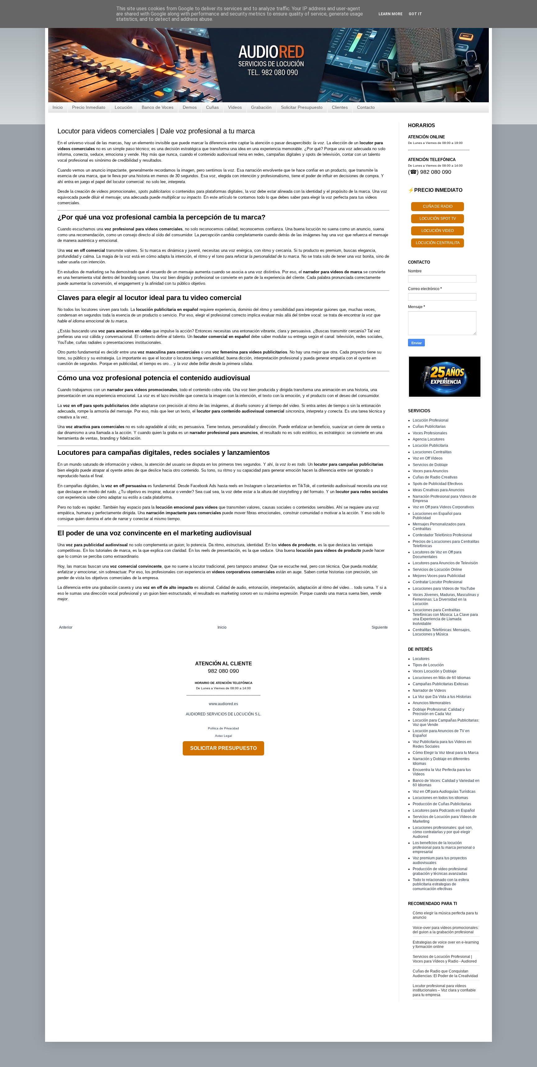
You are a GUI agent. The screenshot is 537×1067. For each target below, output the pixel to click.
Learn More (390, 14)
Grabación (261, 107)
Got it (415, 14)
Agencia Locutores (428, 439)
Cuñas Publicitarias (429, 426)
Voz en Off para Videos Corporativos (443, 507)
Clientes (340, 107)
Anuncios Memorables (432, 703)
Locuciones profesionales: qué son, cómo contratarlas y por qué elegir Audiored (443, 832)
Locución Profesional (430, 420)
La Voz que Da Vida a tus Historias (442, 697)
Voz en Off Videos (428, 458)
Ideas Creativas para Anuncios (438, 490)
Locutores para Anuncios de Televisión (445, 563)
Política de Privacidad (223, 728)
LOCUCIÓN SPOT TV (438, 218)
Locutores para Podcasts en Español (444, 810)
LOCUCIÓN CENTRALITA (438, 243)
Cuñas (212, 107)
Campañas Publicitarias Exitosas (440, 684)
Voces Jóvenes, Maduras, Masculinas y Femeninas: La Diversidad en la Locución (446, 599)
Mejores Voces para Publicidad (439, 576)
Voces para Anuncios (430, 471)
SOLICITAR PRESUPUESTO (223, 748)
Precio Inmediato (88, 107)
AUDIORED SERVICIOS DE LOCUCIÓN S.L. (223, 714)
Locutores (421, 659)
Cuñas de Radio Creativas (435, 477)
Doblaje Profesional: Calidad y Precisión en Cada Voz (438, 711)
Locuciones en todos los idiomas (440, 798)
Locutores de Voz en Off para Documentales (437, 554)
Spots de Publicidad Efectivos (438, 484)
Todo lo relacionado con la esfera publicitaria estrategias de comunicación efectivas (441, 884)
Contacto (366, 107)
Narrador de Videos (429, 690)
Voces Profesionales (430, 433)
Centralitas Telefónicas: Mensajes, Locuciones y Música (441, 632)
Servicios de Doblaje (430, 465)
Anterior (65, 627)
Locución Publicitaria (430, 445)
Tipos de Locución (428, 665)
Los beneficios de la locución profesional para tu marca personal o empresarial (444, 847)
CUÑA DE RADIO (437, 206)
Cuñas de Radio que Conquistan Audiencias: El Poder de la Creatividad (445, 973)
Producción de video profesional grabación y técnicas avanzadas (440, 871)
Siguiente (380, 627)
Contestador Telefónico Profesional (442, 535)
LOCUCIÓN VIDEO (437, 231)
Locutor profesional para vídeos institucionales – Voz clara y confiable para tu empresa (444, 990)
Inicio (58, 107)
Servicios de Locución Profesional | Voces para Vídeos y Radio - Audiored (445, 958)
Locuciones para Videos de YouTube (444, 588)
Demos (190, 107)
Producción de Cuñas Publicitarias (442, 804)
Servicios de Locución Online (437, 569)
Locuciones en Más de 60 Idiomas (441, 678)
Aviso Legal (223, 735)
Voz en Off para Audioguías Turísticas (444, 791)
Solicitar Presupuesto (302, 107)
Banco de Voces (157, 107)
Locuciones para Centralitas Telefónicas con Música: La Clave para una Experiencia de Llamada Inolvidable (445, 617)
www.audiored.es (223, 704)
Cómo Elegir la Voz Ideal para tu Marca (446, 753)
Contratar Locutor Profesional (437, 582)
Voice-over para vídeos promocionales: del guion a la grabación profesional (446, 930)
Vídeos (235, 107)
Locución (123, 107)
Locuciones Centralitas (432, 452)
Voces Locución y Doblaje (435, 671)
